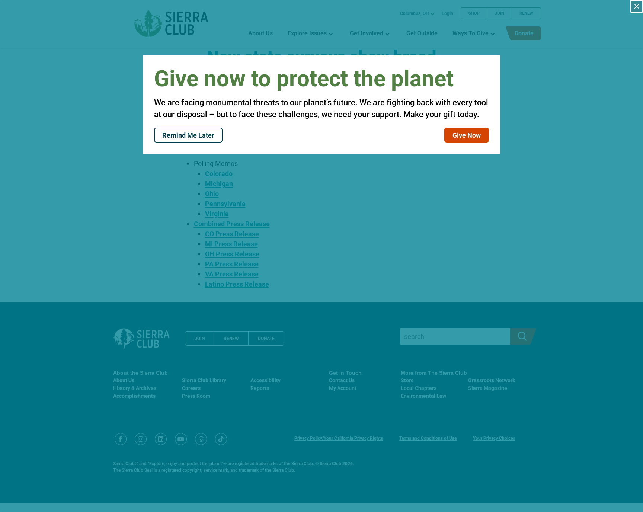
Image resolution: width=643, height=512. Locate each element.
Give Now (466, 135)
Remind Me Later (188, 135)
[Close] (636, 6)
